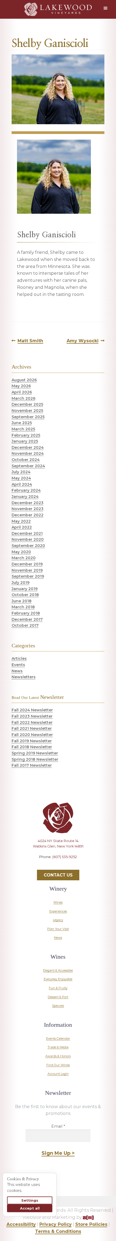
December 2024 (28, 447)
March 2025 (23, 429)
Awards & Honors (58, 1056)
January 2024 (25, 496)
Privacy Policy (55, 1224)
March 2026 (23, 398)
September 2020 (28, 545)
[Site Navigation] (106, 8)
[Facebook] (39, 869)
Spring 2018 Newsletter (35, 759)
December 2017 (27, 619)
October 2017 (25, 625)
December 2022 (27, 515)
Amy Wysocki (82, 341)
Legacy (58, 920)
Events (18, 664)
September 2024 (28, 465)
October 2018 (25, 594)
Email (58, 1126)
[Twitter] (48, 869)
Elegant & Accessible (58, 970)
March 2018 (23, 606)
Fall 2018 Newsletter (32, 746)
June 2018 (22, 601)
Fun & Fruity (58, 988)
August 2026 (24, 380)
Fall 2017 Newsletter (32, 765)
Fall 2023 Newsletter (32, 716)
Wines (58, 902)
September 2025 (28, 416)
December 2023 (27, 502)
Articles (19, 658)
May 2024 (21, 478)
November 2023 (27, 508)
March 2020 (24, 557)
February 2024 (26, 490)
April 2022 (22, 527)
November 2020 (28, 539)
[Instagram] (58, 869)
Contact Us (58, 875)
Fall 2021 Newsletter (32, 728)
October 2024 (26, 459)
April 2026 (22, 392)
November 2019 (27, 570)
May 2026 (21, 385)
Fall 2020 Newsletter (32, 734)
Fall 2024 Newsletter (32, 710)
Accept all (30, 1208)
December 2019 (27, 564)
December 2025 (27, 404)
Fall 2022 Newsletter (32, 722)
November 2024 (28, 453)
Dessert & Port (58, 997)
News (17, 671)
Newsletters (24, 676)
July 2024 (21, 471)
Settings (29, 1200)
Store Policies (91, 1224)
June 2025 (22, 422)
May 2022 (21, 521)
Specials (58, 1005)
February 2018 (26, 613)
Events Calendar (58, 1038)
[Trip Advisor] (77, 869)
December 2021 (27, 533)
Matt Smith (30, 341)
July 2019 (20, 582)
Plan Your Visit (58, 929)
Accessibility (21, 1224)
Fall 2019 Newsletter (32, 740)
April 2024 (22, 484)
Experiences (58, 911)
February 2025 (26, 435)
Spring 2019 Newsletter (35, 753)
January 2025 (25, 441)
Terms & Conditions (58, 1231)
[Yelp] (67, 869)
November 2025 (27, 410)
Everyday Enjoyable (58, 979)
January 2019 (24, 588)
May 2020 (21, 551)
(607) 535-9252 (64, 857)
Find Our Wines (58, 1065)
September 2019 (28, 576)
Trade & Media (58, 1047)
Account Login (58, 1074)
